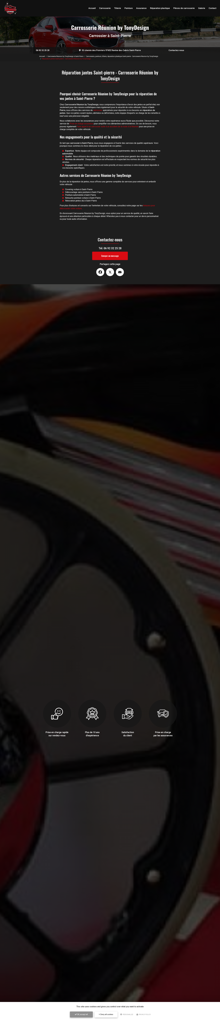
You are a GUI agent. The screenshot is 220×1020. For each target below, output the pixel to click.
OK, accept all (82, 1014)
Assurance (141, 8)
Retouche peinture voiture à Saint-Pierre (83, 198)
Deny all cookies (106, 1014)
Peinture (129, 8)
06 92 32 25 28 (42, 50)
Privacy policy (144, 1014)
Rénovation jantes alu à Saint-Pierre (81, 200)
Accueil (92, 8)
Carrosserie (105, 8)
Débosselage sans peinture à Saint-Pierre (84, 192)
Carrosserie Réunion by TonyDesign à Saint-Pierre (65, 56)
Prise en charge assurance (81, 123)
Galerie (201, 8)
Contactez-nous (176, 50)
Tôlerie (117, 8)
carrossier (97, 110)
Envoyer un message (110, 255)
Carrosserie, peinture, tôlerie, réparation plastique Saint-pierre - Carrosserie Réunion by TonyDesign (122, 56)
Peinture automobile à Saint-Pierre (80, 195)
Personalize (127, 1014)
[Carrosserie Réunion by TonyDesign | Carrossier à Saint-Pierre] (10, 8)
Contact (212, 8)
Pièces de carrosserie (184, 8)
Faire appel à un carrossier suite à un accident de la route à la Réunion (108, 126)
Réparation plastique (160, 8)
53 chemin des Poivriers (111, 50)
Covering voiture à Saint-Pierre (78, 189)
